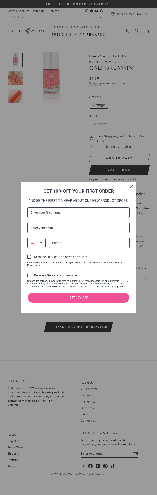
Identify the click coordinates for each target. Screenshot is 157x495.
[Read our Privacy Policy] (127, 263)
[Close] (131, 186)
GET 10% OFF (78, 298)
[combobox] (36, 243)
